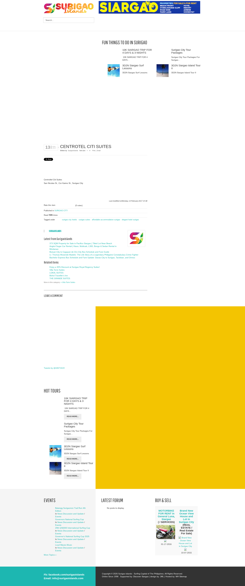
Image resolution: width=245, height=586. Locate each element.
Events (58, 516)
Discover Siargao (141, 576)
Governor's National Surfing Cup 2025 (72, 536)
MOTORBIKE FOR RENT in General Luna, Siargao (166, 515)
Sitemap (183, 576)
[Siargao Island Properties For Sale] (150, 7)
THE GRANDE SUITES (59, 278)
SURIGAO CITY (61, 211)
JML (162, 576)
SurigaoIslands (73, 150)
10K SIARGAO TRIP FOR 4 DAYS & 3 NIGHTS (137, 51)
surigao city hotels (69, 220)
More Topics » (50, 555)
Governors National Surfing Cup (69, 519)
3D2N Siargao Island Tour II (185, 67)
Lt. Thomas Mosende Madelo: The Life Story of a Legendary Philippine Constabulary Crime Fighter (93, 255)
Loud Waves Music (63, 545)
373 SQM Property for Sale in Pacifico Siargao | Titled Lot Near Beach (80, 243)
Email (98, 150)
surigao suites (84, 220)
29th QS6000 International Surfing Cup (72, 528)
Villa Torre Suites (57, 270)
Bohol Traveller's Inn (58, 275)
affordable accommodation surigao (106, 220)
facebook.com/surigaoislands (66, 574)
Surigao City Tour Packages (181, 51)
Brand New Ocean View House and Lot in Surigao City (186, 516)
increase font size (90, 151)
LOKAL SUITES (56, 273)
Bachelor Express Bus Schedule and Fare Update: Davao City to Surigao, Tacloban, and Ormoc (92, 257)
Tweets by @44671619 (54, 368)
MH (177, 576)
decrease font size (87, 151)
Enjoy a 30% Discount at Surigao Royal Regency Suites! (74, 267)
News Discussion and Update (70, 514)
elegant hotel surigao (130, 220)
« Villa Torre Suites (68, 282)
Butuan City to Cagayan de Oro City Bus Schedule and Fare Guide (79, 252)
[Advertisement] (150, 22)
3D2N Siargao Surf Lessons (133, 67)
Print (94, 150)
